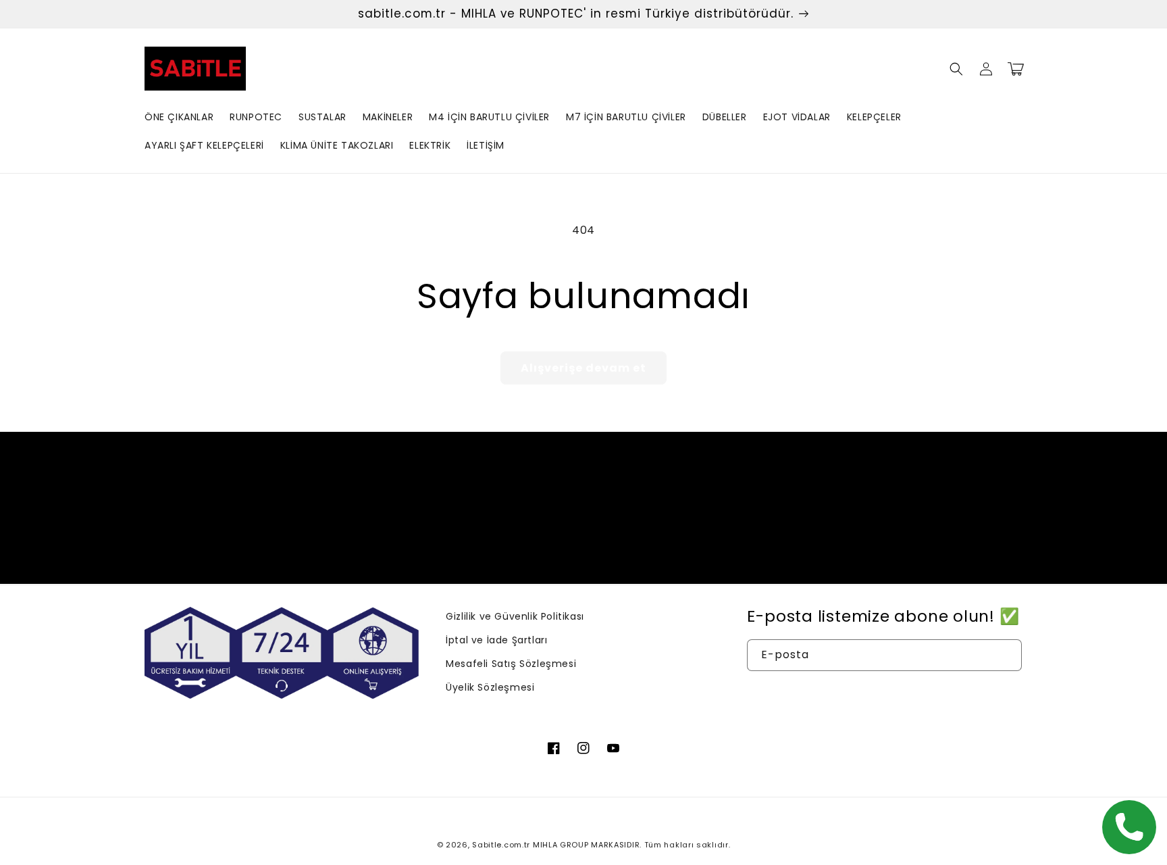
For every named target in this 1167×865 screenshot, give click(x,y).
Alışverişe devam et (583, 368)
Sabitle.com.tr (501, 844)
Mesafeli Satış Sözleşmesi (511, 663)
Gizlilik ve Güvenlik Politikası (515, 616)
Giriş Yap (884, 694)
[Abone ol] (689, 533)
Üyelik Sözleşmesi (490, 687)
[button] (956, 69)
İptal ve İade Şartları (496, 640)
